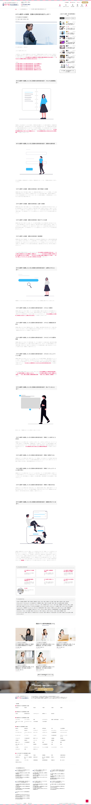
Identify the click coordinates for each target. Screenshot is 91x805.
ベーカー (43, 740)
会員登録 (22, 560)
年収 (42, 601)
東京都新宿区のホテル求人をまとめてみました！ (22, 794)
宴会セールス (17, 742)
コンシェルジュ (53, 730)
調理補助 (52, 740)
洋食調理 (52, 738)
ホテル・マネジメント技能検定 (67, 606)
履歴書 (31, 601)
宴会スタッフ (35, 609)
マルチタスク (17, 749)
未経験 (47, 601)
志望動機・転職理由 (23, 601)
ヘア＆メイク (17, 738)
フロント (16, 730)
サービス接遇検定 (29, 609)
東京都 (25, 707)
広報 (60, 609)
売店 (61, 744)
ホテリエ (62, 607)
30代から (49, 607)
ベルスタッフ (44, 730)
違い (48, 604)
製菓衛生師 (69, 607)
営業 (18, 606)
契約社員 (52, 713)
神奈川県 (16, 707)
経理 (43, 742)
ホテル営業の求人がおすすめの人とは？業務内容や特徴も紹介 (36, 446)
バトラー (51, 604)
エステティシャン (36, 747)
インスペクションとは (20, 612)
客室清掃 (44, 604)
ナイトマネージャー (18, 732)
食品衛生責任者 (41, 607)
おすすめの (65, 604)
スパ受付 (16, 747)
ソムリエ (34, 735)
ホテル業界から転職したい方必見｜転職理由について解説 (57, 774)
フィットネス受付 (45, 747)
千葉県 (43, 707)
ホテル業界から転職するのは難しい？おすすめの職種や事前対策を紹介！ (57, 778)
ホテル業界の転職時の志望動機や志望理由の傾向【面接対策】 (22, 784)
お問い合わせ (73, 2)
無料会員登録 (85, 2)
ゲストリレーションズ (63, 730)
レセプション (32, 604)
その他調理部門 (62, 740)
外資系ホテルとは (35, 612)
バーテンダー (26, 735)
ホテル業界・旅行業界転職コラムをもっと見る (67, 71)
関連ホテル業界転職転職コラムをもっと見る (45, 675)
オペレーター (35, 732)
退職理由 (60, 604)
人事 (52, 742)
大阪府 (52, 707)
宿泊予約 (67, 601)
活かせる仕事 (53, 612)
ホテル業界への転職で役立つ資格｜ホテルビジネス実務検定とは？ (40, 789)
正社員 (18, 601)
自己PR (39, 601)
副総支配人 (26, 728)
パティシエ (35, 740)
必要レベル (30, 612)
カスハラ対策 (59, 612)
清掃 (25, 749)
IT (24, 744)
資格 (44, 601)
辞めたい (23, 609)
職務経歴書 (19, 609)
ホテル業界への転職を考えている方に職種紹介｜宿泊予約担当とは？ (22, 775)
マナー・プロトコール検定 (42, 609)
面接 (28, 601)
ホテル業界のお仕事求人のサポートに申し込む (45, 689)
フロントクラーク (20, 604)
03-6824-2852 (26, 4)
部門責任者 (44, 728)
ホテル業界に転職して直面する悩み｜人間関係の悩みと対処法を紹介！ (40, 773)
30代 (55, 604)
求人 (41, 604)
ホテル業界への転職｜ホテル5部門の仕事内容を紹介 (57, 784)
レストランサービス (63, 732)
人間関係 (57, 606)
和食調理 (61, 738)
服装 (20, 606)
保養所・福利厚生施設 (55, 719)
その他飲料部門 (53, 735)
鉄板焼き (25, 740)
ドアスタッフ (35, 730)
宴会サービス (35, 738)
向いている (36, 607)
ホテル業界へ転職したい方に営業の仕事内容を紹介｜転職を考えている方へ (28, 69)
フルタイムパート (36, 713)
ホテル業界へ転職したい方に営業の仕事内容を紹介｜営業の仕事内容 (27, 65)
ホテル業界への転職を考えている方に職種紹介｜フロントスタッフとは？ (22, 777)
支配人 (34, 728)
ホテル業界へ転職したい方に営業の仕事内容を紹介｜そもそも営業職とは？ (28, 63)
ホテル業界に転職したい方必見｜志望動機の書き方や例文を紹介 (22, 786)
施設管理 (34, 744)
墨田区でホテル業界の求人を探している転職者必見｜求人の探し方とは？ (22, 796)
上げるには (41, 612)
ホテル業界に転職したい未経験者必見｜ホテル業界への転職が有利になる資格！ (40, 786)
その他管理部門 (44, 744)
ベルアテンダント (20, 607)
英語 (26, 612)
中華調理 (16, 740)
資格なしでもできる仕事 (66, 612)
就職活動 (35, 601)
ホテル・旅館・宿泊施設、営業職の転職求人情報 (29, 374)
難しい (69, 604)
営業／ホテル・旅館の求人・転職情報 (46, 374)
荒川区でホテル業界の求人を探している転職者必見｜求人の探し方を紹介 (22, 798)
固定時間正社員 (26, 713)
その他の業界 (44, 721)
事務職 (68, 609)
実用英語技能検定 (55, 609)
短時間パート (44, 713)
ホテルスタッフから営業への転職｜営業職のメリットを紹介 (42, 255)
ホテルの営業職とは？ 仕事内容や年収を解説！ (47, 371)
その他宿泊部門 (53, 732)
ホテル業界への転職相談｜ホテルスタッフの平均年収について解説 (40, 775)
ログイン (79, 2)
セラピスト (26, 747)
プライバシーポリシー (18, 803)
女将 (52, 728)
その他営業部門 (26, 742)
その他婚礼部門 (26, 738)
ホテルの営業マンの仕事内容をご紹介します (45, 252)
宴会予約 (43, 738)
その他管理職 (62, 728)
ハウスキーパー (52, 606)
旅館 (34, 719)
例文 (57, 604)
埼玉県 (34, 707)
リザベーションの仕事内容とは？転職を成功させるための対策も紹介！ (57, 789)
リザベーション (26, 604)
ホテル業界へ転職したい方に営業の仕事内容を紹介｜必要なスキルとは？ (28, 66)
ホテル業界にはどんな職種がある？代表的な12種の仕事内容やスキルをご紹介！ (40, 57)
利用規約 (25, 803)
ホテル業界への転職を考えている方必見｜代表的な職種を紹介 (22, 773)
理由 (45, 612)
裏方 (45, 607)
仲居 (65, 607)
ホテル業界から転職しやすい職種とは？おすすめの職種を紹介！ (57, 776)
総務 (34, 742)
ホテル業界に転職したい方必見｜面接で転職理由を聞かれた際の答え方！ (22, 789)
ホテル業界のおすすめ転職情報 (21, 642)
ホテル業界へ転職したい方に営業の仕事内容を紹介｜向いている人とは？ (28, 68)
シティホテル (17, 719)
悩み (60, 606)
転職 (55, 601)
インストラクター (54, 747)
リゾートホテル (26, 719)
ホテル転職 (17, 647)
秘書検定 (25, 607)
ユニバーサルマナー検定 (44, 606)
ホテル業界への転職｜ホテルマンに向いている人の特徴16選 (40, 777)
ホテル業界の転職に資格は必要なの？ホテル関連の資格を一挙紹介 (40, 784)
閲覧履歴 (67, 2)
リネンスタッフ (28, 606)
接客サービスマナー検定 (56, 607)
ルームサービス (30, 607)
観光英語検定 (64, 609)
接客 (72, 604)
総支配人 (16, 728)
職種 (57, 601)
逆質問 (23, 606)
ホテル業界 (51, 601)
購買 (61, 742)
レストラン (62, 719)
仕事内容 (60, 601)
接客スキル (48, 612)
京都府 (61, 707)
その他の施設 (35, 721)
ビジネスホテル (44, 719)
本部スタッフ (35, 749)
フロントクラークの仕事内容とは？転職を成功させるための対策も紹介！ (57, 786)
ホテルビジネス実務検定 (35, 606)
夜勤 (72, 612)
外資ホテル (50, 609)
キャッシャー (37, 604)
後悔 (20, 647)
